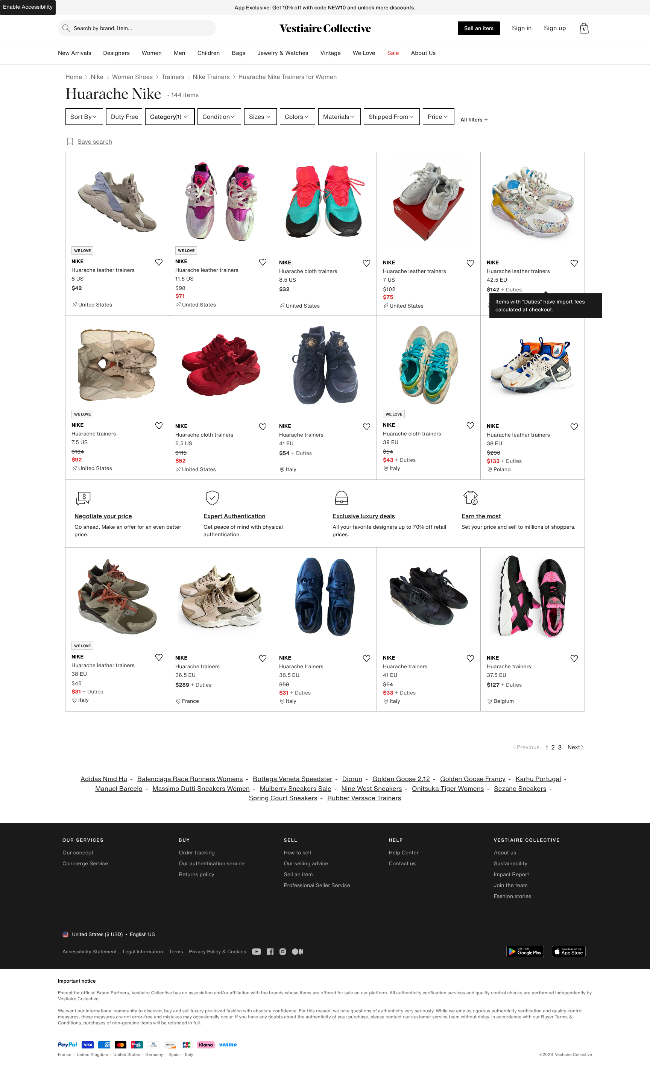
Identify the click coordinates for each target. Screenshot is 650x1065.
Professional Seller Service (317, 885)
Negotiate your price (103, 515)
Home (73, 76)
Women (152, 53)
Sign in (522, 28)
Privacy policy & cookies (217, 951)
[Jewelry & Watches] (314, 53)
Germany (154, 1054)
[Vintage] (347, 53)
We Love (364, 53)
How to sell (297, 853)
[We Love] (381, 53)
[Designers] (136, 53)
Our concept (77, 853)
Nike (97, 76)
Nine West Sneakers (372, 788)
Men (179, 53)
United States (127, 1054)
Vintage (330, 53)
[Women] (168, 53)
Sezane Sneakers (520, 788)
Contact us (402, 864)
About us (505, 853)
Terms (176, 951)
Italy (189, 1054)
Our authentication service (212, 864)
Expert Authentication (235, 515)
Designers (116, 53)
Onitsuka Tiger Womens (448, 788)
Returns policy (196, 874)
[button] (584, 28)
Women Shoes (132, 76)
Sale (393, 53)
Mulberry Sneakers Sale (295, 788)
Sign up (555, 28)
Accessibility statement (89, 951)
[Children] (226, 53)
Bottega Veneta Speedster (292, 779)
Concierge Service (85, 864)
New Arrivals (74, 53)
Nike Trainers (211, 76)
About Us (423, 53)
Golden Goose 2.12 (401, 779)
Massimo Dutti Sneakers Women (201, 788)
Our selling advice (306, 864)
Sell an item (479, 28)
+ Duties (511, 289)
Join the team (511, 885)
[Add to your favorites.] (158, 262)
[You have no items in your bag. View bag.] (584, 28)
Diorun (352, 779)
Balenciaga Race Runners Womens (190, 779)
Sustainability (510, 864)
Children (208, 53)
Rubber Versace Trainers (364, 798)
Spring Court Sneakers (283, 798)
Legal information (143, 951)
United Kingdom (92, 1054)
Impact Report (511, 874)
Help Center (404, 853)
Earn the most (481, 515)
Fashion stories (512, 896)
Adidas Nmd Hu (103, 779)
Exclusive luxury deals (364, 515)
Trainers (172, 76)
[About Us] (442, 53)
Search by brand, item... (103, 28)
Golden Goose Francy (473, 779)
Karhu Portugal (538, 779)
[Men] (191, 53)
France (64, 1054)
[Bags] (251, 53)
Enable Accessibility (28, 7)
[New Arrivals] (97, 53)
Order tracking (197, 853)
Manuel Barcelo (118, 788)
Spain (174, 1054)
